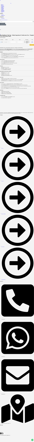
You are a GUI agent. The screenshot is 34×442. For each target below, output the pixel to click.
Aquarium (26, 26)
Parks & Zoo (17, 26)
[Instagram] (2, 433)
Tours (0, 27)
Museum (15, 26)
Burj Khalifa (4, 26)
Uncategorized (2, 18)
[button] (32, 440)
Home (1, 26)
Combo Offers (10, 26)
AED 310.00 (32, 42)
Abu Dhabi (20, 26)
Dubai (13, 26)
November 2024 (3, 15)
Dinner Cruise (28, 26)
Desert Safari (32, 26)
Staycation (23, 26)
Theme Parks (7, 26)
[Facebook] (1, 433)
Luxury (2, 27)
